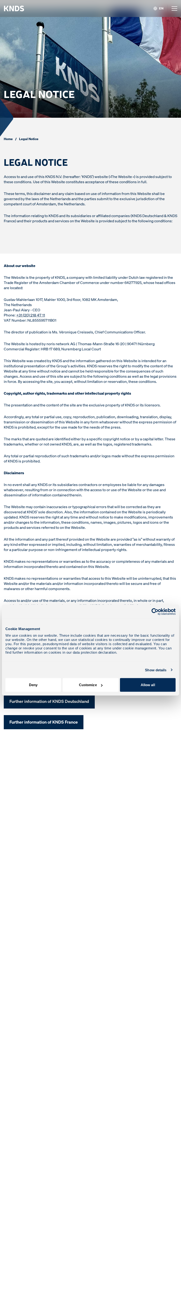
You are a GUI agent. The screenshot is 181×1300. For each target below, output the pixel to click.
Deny (33, 685)
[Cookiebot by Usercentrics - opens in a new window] (155, 611)
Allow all (148, 685)
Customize (88, 685)
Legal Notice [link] (28, 139)
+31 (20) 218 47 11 (30, 315)
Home (8, 139)
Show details (155, 670)
